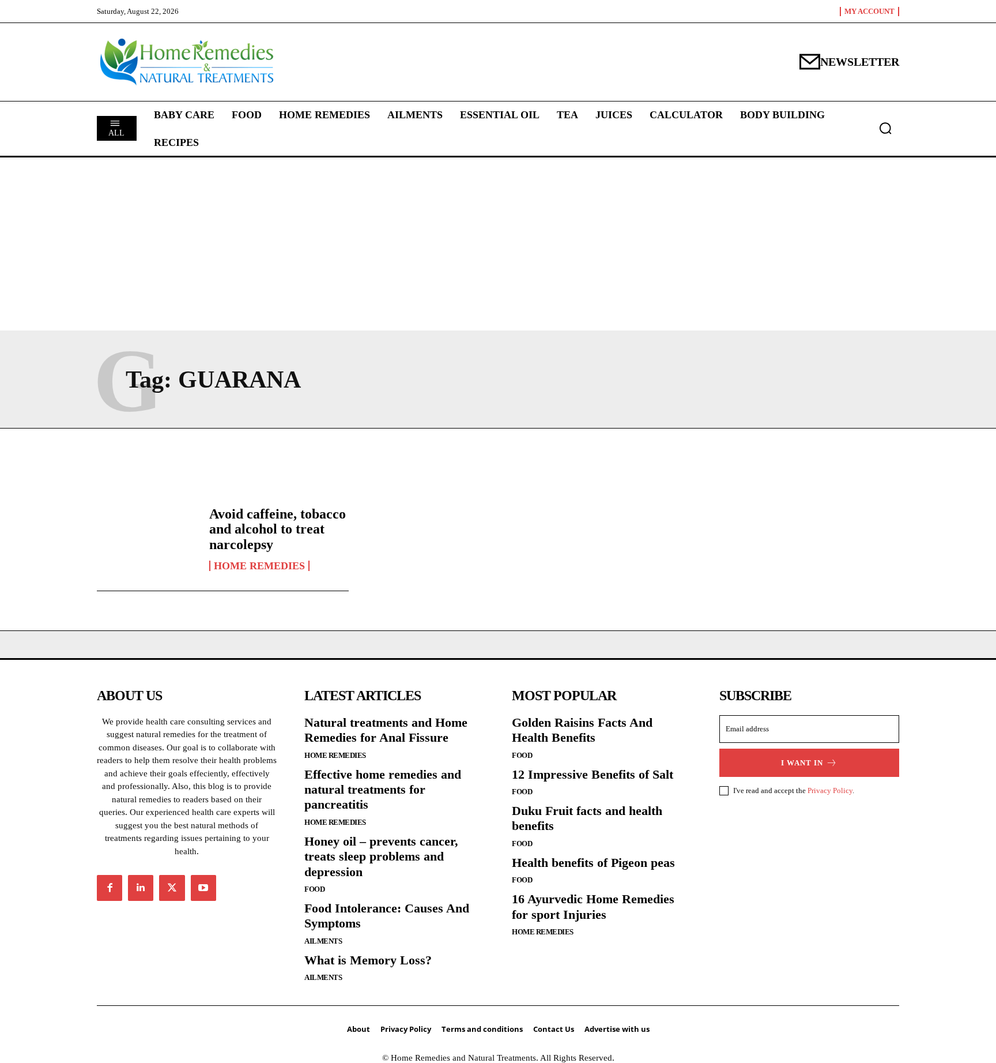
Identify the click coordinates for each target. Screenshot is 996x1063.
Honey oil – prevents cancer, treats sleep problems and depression (381, 856)
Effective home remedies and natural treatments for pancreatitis (382, 789)
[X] (171, 887)
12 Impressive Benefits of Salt (592, 774)
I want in (802, 762)
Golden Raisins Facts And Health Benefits (582, 730)
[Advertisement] (514, 49)
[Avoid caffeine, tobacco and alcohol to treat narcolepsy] (147, 538)
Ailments (323, 941)
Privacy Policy (830, 790)
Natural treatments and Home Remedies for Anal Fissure (385, 730)
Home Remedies (259, 566)
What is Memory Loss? (368, 960)
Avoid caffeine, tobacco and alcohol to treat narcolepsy (277, 529)
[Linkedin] (140, 887)
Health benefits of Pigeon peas (593, 862)
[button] (885, 128)
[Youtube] (203, 887)
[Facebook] (109, 887)
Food (314, 889)
